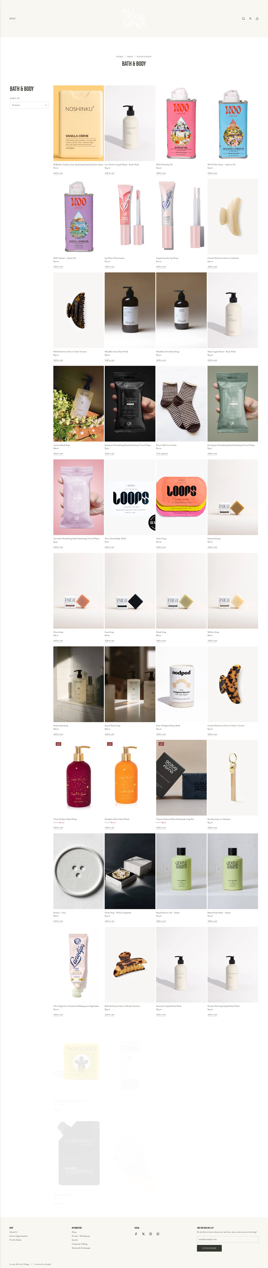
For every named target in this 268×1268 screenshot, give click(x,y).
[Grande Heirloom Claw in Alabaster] (233, 217)
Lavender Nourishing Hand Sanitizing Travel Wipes (76, 538)
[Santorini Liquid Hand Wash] (181, 965)
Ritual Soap (161, 632)
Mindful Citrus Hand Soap (167, 351)
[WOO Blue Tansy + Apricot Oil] (233, 123)
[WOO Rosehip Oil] (181, 123)
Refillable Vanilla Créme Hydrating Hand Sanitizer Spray (78, 164)
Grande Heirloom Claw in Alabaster (223, 258)
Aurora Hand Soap (61, 445)
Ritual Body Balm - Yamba (219, 912)
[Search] (243, 18)
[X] (143, 1234)
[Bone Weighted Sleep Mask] (181, 684)
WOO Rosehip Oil (164, 164)
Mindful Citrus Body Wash (116, 351)
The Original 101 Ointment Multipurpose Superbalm (76, 1006)
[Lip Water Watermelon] (130, 217)
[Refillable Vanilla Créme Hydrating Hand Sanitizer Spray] (78, 123)
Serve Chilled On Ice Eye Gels (221, 1099)
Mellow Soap (213, 632)
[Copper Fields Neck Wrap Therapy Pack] (181, 1151)
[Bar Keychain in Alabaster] (233, 777)
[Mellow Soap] (233, 591)
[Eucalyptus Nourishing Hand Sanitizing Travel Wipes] (233, 404)
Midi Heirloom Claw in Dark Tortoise (70, 351)
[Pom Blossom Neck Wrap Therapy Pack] (130, 1058)
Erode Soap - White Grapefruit (118, 912)
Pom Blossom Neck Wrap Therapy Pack (122, 1099)
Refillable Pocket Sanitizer (116, 1193)
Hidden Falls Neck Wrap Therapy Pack (225, 1193)
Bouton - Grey (59, 912)
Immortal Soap (214, 538)
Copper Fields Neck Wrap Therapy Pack (173, 1193)
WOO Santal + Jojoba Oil (64, 258)
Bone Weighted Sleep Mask (168, 725)
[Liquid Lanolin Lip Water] (181, 217)
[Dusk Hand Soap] (78, 684)
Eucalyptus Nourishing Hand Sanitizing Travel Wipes (231, 445)
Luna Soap (109, 632)
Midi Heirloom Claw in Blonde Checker (122, 1006)
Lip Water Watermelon (115, 258)
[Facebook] (136, 1234)
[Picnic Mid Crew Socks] (181, 404)
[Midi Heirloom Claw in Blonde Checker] (130, 965)
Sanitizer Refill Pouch (62, 1193)
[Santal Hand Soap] (130, 684)
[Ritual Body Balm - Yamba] (233, 871)
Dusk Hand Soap (60, 725)
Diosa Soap (58, 632)
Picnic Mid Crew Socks (166, 445)
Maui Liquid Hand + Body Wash (222, 351)
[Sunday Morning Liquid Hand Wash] (233, 965)
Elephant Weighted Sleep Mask (169, 1099)
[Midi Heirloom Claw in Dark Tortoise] (78, 310)
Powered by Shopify (42, 1264)
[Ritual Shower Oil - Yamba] (181, 871)
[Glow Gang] (181, 497)
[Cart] (257, 18)
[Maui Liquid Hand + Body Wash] (233, 310)
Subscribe (209, 1248)
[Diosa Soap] (78, 591)
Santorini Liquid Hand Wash (168, 1006)
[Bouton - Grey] (78, 871)
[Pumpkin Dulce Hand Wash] (130, 777)
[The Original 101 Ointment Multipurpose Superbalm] (78, 965)
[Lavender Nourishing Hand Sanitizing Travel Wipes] (78, 497)
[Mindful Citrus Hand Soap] (181, 310)
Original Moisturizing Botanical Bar (69, 1099)
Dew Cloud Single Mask (115, 538)
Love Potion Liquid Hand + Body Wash (122, 164)
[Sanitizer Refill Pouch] (78, 1151)
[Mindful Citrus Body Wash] (130, 310)
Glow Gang (161, 538)
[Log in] (250, 18)
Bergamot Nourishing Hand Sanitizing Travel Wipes (128, 445)
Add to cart (58, 173)
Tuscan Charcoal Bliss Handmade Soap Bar (175, 819)
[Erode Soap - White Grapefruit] (130, 871)
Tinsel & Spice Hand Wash (65, 819)
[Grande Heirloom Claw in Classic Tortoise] (233, 684)
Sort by (15, 98)
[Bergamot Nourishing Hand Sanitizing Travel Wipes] (130, 404)
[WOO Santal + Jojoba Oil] (78, 217)
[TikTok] (157, 1234)
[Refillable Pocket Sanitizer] (130, 1151)
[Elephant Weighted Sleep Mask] (181, 1058)
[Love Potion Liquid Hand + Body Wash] (130, 123)
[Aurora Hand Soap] (78, 404)
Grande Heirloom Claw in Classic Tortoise (226, 725)
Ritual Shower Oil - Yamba (168, 912)
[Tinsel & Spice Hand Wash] (78, 777)
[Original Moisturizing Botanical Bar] (78, 1058)
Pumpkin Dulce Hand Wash (117, 819)
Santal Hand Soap (112, 725)
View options (162, 453)
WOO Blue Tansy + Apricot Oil (221, 164)
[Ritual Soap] (181, 591)
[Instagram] (150, 1234)
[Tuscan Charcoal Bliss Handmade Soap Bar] (181, 777)
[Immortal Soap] (233, 497)
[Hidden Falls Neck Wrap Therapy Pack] (233, 1151)
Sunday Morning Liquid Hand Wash (224, 1006)
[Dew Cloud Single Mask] (130, 497)
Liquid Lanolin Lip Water (167, 258)
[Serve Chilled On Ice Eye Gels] (233, 1058)
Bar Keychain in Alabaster (219, 819)
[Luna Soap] (130, 591)
